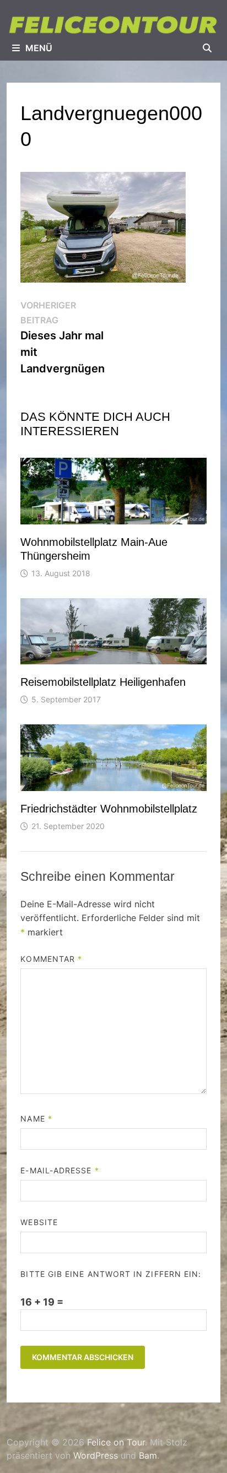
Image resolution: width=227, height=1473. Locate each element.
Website (39, 1222)
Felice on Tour (116, 1442)
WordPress (95, 1455)
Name (36, 1118)
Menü (38, 47)
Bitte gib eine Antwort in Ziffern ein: (110, 1274)
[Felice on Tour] (113, 24)
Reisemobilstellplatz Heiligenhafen (103, 682)
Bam (148, 1455)
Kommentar (51, 958)
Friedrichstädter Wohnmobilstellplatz (108, 809)
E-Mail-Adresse (59, 1170)
